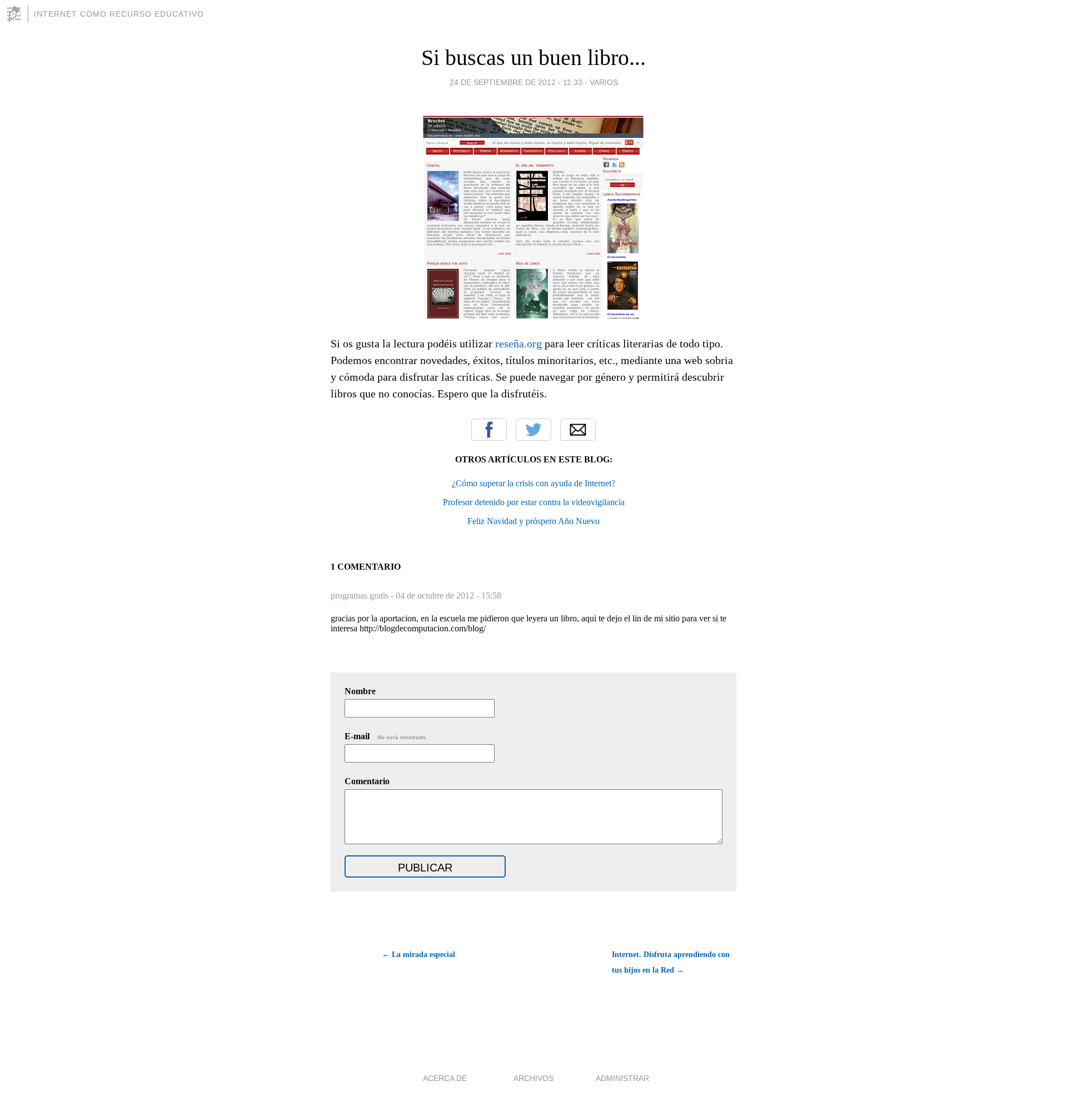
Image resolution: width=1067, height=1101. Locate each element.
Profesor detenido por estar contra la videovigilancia (534, 502)
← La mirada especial (418, 954)
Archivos (533, 1078)
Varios (604, 82)
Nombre (360, 691)
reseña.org (518, 343)
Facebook (489, 430)
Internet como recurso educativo (119, 13)
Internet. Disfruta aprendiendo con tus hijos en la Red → (671, 962)
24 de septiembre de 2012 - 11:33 (516, 82)
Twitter (533, 430)
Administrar (622, 1078)
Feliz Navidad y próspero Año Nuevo (533, 521)
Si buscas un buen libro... (533, 57)
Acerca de (445, 1078)
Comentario (367, 781)
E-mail (386, 736)
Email (578, 430)
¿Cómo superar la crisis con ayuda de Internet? (533, 483)
